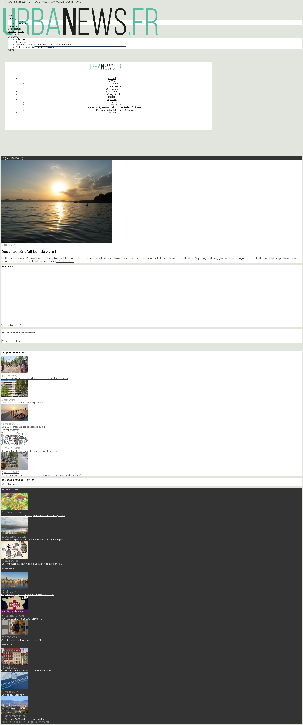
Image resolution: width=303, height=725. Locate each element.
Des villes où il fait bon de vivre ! (28, 252)
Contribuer (20, 42)
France (19, 21)
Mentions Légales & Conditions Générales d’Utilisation (43, 44)
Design (12, 34)
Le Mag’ (12, 18)
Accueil (12, 15)
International (22, 23)
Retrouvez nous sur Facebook (18, 332)
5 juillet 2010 (9, 245)
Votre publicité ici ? (11, 325)
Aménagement (16, 31)
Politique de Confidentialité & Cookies (34, 47)
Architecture (14, 29)
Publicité (20, 39)
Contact (12, 50)
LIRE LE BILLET (65, 261)
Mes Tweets (9, 484)
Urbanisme (14, 26)
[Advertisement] (151, 144)
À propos (13, 36)
